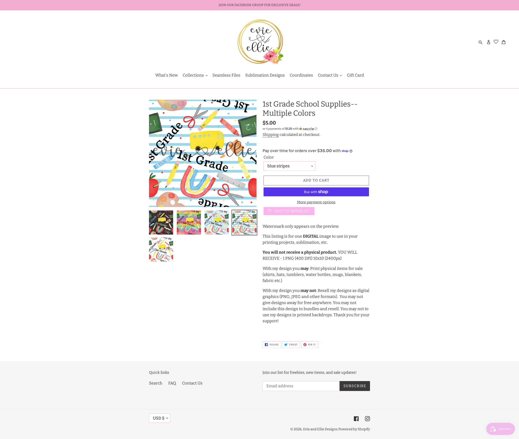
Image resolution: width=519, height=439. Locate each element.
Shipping (271, 134)
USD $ (158, 418)
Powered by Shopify (354, 429)
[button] (290, 129)
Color (269, 157)
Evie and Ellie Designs (320, 429)
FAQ (172, 383)
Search (155, 383)
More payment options (316, 202)
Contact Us (192, 383)
